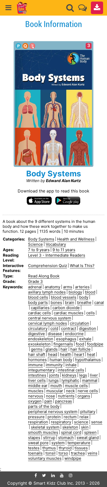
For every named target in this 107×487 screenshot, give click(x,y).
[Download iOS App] (39, 200)
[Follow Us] (82, 7)
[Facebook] (35, 475)
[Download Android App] (68, 200)
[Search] (70, 8)
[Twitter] (44, 475)
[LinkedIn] (53, 475)
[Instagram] (71, 475)
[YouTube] (62, 475)
